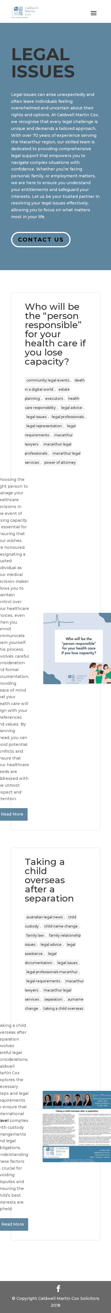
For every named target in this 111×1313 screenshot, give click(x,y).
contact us (41, 239)
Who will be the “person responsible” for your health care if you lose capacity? (55, 334)
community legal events (47, 380)
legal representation (44, 426)
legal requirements (43, 981)
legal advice (71, 407)
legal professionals (68, 417)
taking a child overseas (63, 1008)
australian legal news (44, 917)
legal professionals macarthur (52, 972)
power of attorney (60, 462)
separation (53, 999)
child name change (61, 926)
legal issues (36, 417)
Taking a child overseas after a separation (49, 880)
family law (35, 935)
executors (54, 398)
